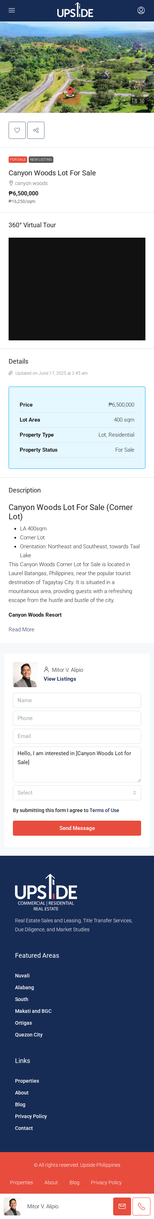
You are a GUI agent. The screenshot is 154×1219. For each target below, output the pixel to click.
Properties (27, 1081)
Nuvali (22, 975)
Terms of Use (104, 810)
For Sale (18, 159)
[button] (17, 130)
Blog (20, 1104)
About (22, 1093)
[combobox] (77, 792)
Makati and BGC (33, 1011)
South (21, 999)
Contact (24, 1128)
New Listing (41, 159)
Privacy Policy (31, 1116)
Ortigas (23, 1023)
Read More (21, 629)
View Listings (60, 679)
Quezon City (29, 1035)
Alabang (24, 987)
